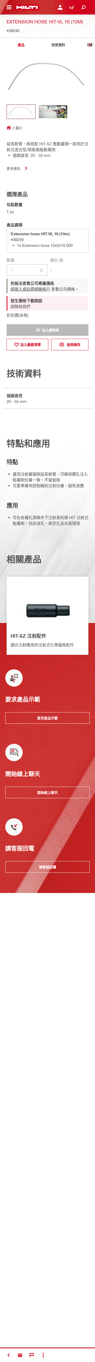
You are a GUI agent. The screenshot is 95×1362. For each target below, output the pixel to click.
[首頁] (27, 7)
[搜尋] (83, 7)
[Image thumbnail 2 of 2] (53, 111)
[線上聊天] (31, 1355)
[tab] (21, 45)
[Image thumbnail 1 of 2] (21, 111)
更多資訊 (13, 168)
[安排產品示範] (20, 1355)
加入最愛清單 (30, 344)
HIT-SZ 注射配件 (28, 636)
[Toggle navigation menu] (9, 7)
